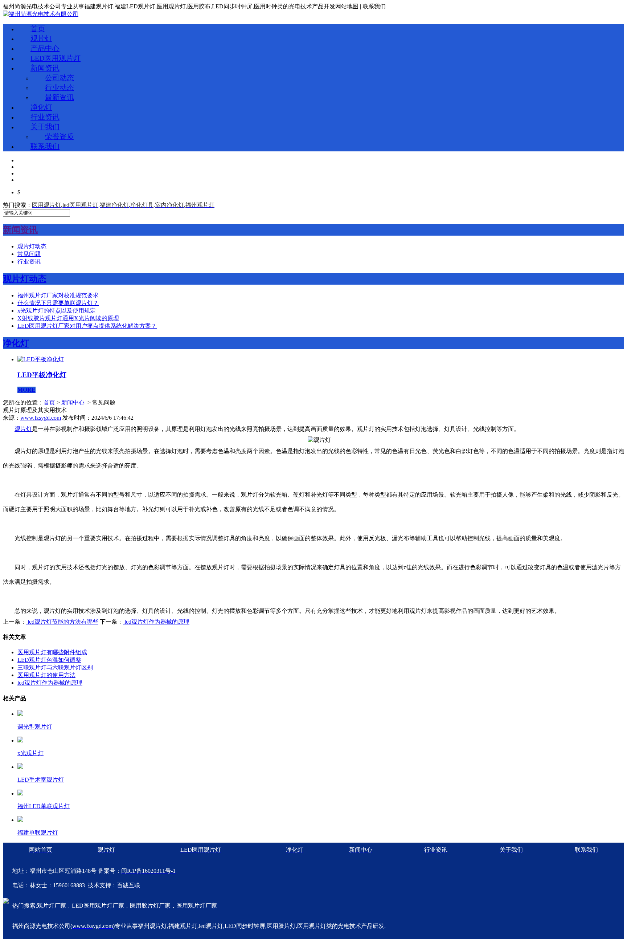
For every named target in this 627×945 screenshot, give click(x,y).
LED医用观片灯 (55, 58)
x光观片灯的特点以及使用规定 (56, 310)
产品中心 (45, 48)
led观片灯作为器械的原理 (156, 622)
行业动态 (59, 87)
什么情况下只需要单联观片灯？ (58, 303)
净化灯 (41, 107)
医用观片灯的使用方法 (46, 675)
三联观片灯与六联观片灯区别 (55, 667)
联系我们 (45, 146)
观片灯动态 (31, 246)
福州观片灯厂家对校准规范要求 (58, 295)
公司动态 (59, 78)
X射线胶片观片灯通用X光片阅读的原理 (68, 318)
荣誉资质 (59, 136)
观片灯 (41, 38)
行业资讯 (45, 117)
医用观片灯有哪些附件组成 (52, 652)
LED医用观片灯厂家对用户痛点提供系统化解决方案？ (87, 326)
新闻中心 (73, 402)
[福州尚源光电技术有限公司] (40, 14)
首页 (37, 29)
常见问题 (29, 254)
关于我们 (45, 127)
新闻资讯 (45, 68)
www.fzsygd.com (40, 418)
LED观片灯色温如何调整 (49, 660)
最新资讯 (59, 97)
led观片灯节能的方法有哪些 (62, 622)
